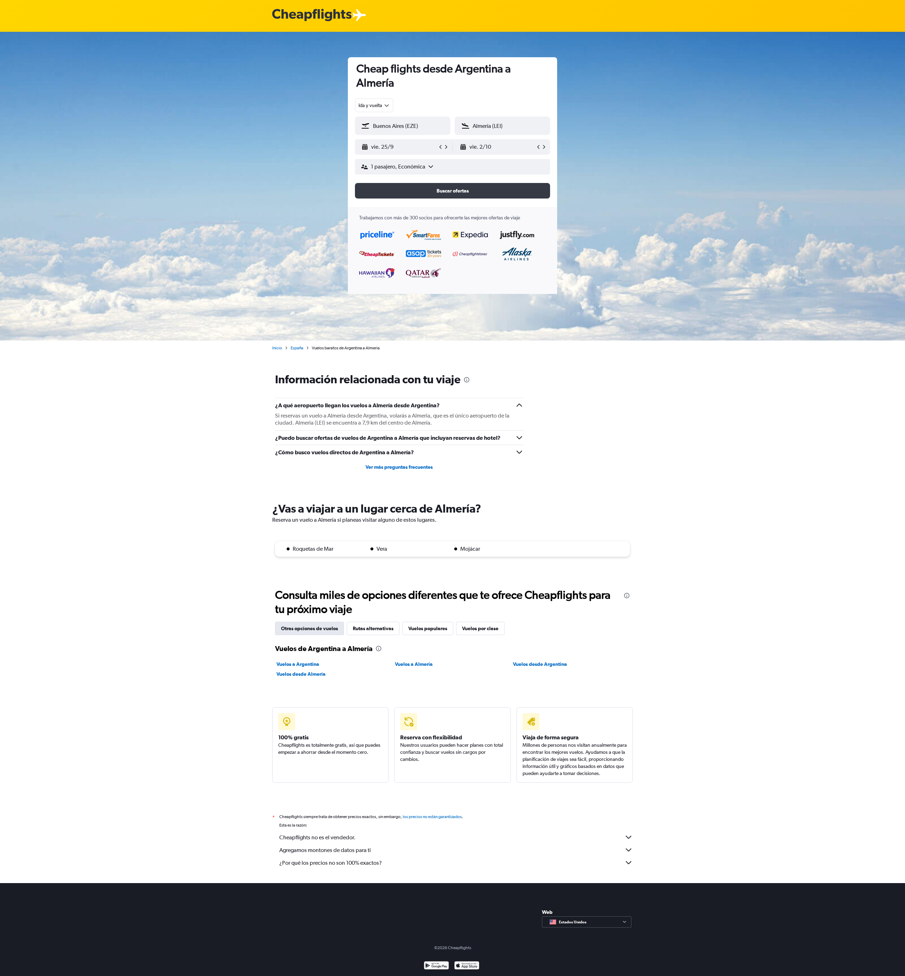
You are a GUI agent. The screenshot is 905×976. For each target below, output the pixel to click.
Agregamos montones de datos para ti (325, 850)
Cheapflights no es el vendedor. (317, 837)
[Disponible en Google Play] (436, 966)
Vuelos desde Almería (301, 674)
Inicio (277, 347)
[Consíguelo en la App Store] (466, 966)
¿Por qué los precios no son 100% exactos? (330, 862)
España (297, 347)
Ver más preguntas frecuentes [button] (399, 467)
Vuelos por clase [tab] (480, 628)
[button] (399, 147)
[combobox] (374, 105)
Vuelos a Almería (414, 664)
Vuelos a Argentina (297, 664)
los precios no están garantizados (432, 816)
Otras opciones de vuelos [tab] (309, 628)
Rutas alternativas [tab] (373, 628)
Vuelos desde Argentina (540, 664)
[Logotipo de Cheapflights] (311, 15)
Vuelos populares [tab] (427, 628)
